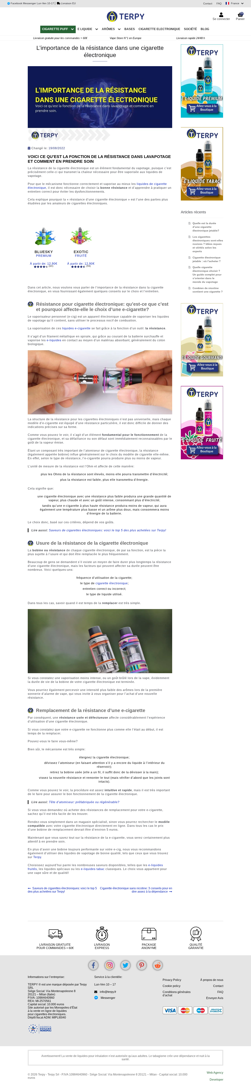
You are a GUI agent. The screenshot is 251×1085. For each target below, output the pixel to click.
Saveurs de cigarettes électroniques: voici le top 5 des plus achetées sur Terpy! (107, 530)
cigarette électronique (112, 583)
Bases (129, 29)
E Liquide (85, 29)
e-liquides (54, 340)
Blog (205, 29)
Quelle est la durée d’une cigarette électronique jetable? (206, 227)
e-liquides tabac (93, 869)
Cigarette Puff (55, 29)
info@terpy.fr (108, 991)
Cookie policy (171, 985)
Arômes (108, 29)
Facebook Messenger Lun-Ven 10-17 (32, 3)
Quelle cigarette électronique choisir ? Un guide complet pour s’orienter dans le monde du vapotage (207, 274)
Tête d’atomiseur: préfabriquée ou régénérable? (84, 802)
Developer (216, 1079)
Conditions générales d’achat (177, 993)
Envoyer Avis (214, 998)
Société (190, 29)
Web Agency (215, 1072)
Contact (207, 3)
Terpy (37, 857)
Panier (240, 16)
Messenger (108, 997)
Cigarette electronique (159, 29)
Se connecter (221, 19)
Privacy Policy (172, 979)
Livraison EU (68, 3)
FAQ (219, 3)
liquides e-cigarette (76, 328)
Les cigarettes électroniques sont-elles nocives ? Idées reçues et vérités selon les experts (208, 244)
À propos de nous (211, 979)
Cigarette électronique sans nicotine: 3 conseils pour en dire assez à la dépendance (136, 890)
